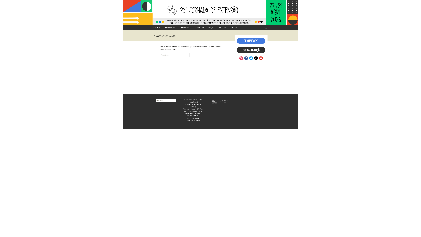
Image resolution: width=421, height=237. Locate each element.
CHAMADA (157, 28)
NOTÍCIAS (222, 28)
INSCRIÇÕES (185, 28)
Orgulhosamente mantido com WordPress (137, 130)
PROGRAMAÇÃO (170, 28)
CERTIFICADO (199, 28)
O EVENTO (234, 28)
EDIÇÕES (211, 28)
